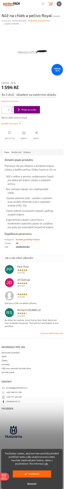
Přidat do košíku (29, 109)
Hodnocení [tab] (16, 152)
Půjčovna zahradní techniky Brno (16, 368)
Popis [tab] (6, 152)
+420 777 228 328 (13, 397)
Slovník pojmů (8, 372)
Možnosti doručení (10, 101)
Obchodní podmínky (11, 352)
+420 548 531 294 (13, 392)
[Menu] (59, 4)
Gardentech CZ (13, 401)
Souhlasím (34, 474)
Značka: (11, 23)
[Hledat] (43, 4)
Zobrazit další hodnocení (51, 333)
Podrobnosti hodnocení (39, 20)
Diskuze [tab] (27, 152)
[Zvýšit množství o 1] (12, 108)
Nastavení (31, 483)
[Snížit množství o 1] (12, 111)
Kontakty (6, 364)
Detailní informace (10, 123)
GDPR (4, 356)
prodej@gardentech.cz (16, 387)
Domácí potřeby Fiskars (28, 239)
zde (46, 463)
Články (5, 360)
